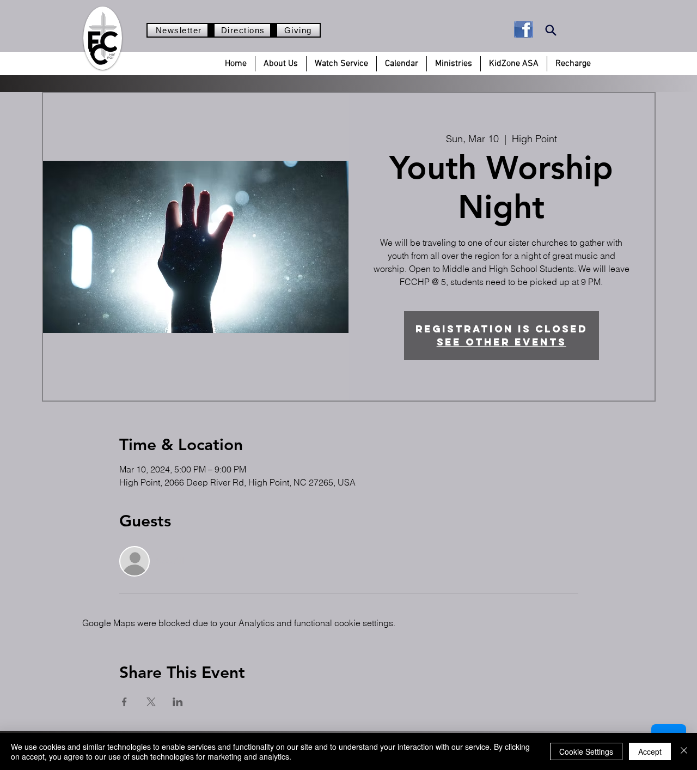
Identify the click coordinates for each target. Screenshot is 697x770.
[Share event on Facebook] (124, 702)
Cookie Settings (586, 751)
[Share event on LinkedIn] (178, 702)
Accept (650, 751)
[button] (280, 63)
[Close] (683, 751)
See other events (501, 342)
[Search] (550, 30)
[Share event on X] (151, 702)
